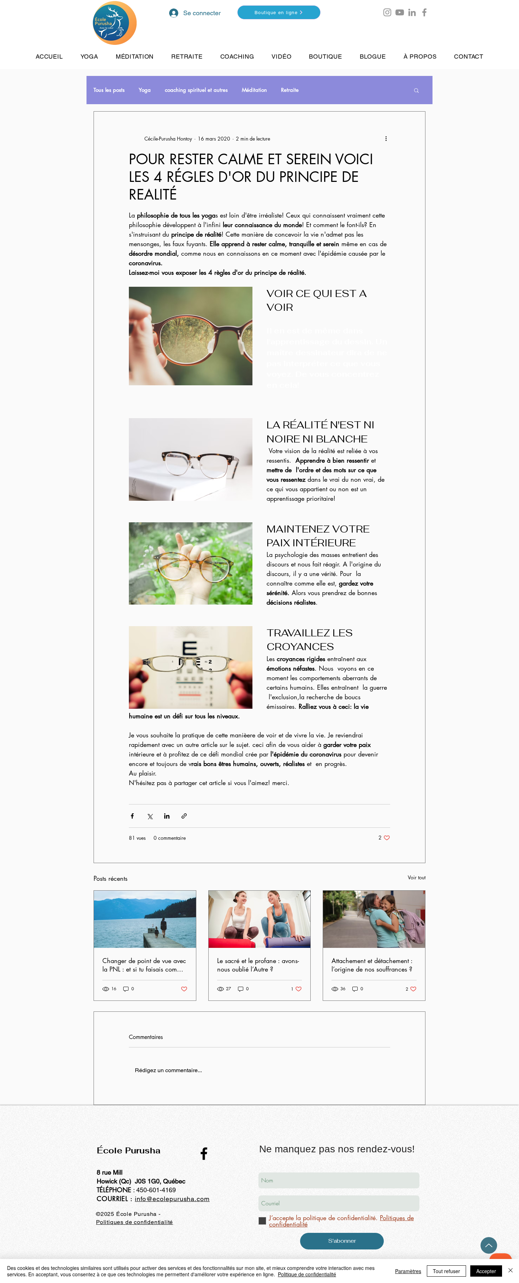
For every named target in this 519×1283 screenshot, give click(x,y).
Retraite (290, 90)
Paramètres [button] (408, 1271)
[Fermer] (510, 1271)
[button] (408, 15)
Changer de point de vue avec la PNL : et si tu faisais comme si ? (144, 964)
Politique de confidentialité (307, 1274)
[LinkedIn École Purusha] (412, 12)
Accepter (486, 1271)
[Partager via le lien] (184, 816)
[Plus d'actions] (386, 138)
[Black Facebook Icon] (204, 1153)
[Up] (489, 1245)
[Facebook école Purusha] (424, 12)
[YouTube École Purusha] (399, 12)
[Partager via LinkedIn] (166, 816)
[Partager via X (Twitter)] (149, 816)
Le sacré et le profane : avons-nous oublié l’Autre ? (258, 964)
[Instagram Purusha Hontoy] (387, 12)
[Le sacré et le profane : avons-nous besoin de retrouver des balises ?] (260, 919)
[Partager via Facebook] (132, 816)
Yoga (145, 90)
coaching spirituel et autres (196, 90)
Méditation (254, 90)
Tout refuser (446, 1271)
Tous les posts (109, 90)
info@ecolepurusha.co (169, 1198)
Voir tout (416, 877)
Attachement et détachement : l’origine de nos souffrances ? (372, 964)
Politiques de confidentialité (134, 1222)
